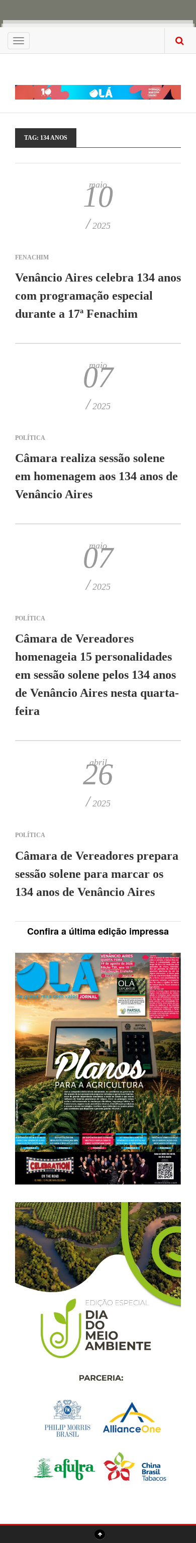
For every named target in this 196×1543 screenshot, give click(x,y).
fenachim (32, 257)
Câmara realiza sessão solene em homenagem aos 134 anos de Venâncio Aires (96, 476)
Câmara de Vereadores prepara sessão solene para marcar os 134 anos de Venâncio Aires (96, 873)
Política (30, 437)
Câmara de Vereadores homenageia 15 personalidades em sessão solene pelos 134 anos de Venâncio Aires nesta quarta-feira (97, 674)
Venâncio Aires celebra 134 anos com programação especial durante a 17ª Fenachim (98, 295)
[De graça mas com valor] (98, 85)
